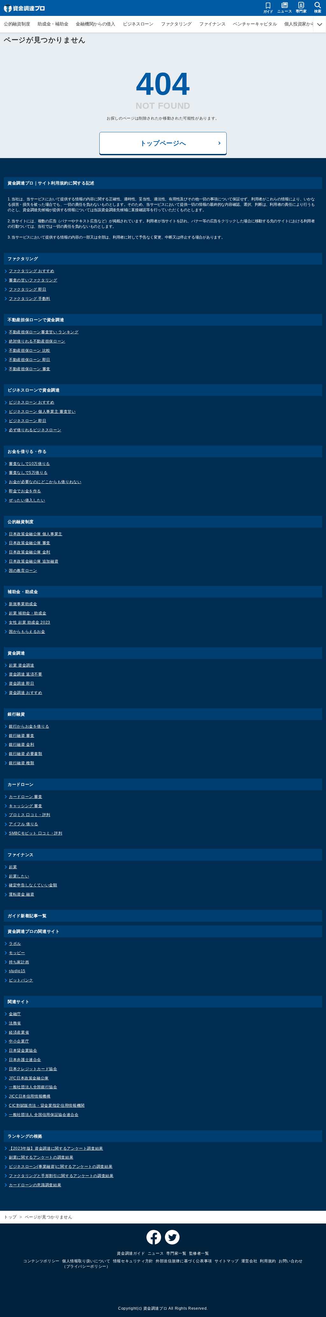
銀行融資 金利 (21, 744)
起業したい (19, 876)
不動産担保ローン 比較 (29, 350)
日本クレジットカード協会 (33, 1069)
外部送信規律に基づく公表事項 (184, 1261)
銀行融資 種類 (21, 763)
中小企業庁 (19, 1041)
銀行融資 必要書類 (25, 754)
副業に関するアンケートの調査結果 (41, 1157)
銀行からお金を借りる (29, 726)
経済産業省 (19, 1032)
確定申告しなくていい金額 (33, 885)
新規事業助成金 (23, 604)
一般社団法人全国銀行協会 (33, 1087)
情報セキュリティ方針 (133, 1261)
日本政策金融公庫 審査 (29, 543)
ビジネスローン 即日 (27, 421)
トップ (10, 1217)
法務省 (15, 1023)
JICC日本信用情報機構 (30, 1096)
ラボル (15, 943)
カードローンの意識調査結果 (35, 1185)
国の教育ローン (23, 570)
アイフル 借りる (23, 824)
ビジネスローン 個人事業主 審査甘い (42, 411)
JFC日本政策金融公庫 (29, 1078)
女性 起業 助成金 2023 (29, 622)
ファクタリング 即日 (27, 289)
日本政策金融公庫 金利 (29, 552)
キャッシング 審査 (25, 806)
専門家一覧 (176, 1253)
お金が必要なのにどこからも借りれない (45, 482)
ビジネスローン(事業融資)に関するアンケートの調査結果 (60, 1166)
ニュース (156, 1253)
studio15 (17, 971)
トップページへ (163, 143)
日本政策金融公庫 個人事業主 (35, 534)
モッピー (17, 953)
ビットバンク (21, 980)
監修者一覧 (199, 1253)
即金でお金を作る (25, 491)
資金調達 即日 (21, 683)
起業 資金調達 (21, 665)
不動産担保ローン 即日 (29, 359)
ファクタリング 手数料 (29, 298)
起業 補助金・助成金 (27, 613)
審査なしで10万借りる (29, 463)
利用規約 (268, 1261)
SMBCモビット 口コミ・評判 (35, 833)
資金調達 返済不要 (25, 674)
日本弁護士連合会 (25, 1059)
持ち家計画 (19, 962)
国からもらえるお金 (27, 631)
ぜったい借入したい (27, 500)
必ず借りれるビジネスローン (35, 430)
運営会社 (249, 1261)
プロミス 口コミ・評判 (29, 815)
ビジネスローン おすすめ (31, 402)
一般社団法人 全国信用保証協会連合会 (44, 1115)
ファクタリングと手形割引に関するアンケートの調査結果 (61, 1176)
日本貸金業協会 (23, 1050)
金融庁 (15, 1014)
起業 (13, 867)
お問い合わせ (291, 1261)
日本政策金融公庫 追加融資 (33, 561)
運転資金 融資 (21, 894)
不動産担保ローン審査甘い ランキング (44, 332)
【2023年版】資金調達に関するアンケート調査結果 (56, 1148)
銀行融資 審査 (21, 735)
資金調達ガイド (131, 1253)
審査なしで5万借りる (28, 472)
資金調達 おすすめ (25, 692)
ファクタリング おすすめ (31, 271)
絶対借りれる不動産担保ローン (37, 341)
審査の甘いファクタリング (33, 280)
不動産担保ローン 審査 (29, 369)
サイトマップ (227, 1261)
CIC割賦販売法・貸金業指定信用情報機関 (47, 1105)
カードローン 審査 (25, 796)
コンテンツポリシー (41, 1261)
